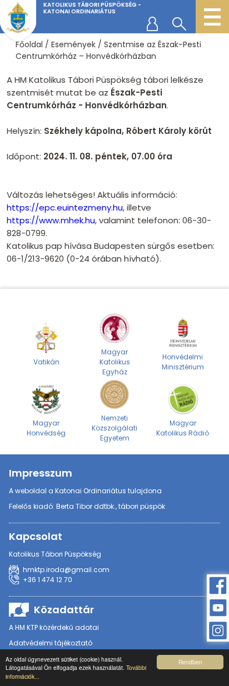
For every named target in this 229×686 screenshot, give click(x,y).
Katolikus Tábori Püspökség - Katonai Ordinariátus (92, 8)
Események (73, 44)
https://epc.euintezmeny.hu (65, 207)
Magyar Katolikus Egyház (114, 362)
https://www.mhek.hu (51, 220)
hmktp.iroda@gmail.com (66, 569)
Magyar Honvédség (46, 428)
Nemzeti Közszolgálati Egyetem (114, 428)
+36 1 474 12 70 (47, 579)
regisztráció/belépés (154, 23)
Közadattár (64, 610)
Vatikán (46, 362)
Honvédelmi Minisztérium (183, 362)
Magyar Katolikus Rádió (182, 428)
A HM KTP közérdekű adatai (54, 627)
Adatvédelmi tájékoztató (50, 643)
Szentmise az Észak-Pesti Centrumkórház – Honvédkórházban (108, 50)
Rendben (190, 662)
